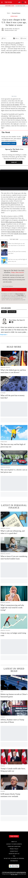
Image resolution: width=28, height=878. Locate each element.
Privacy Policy (14, 848)
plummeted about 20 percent (9, 203)
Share (5, 38)
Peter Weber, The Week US (12, 28)
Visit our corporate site (21, 872)
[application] (14, 179)
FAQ (14, 856)
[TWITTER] (10, 322)
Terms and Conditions (14, 846)
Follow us (17, 38)
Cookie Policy (14, 851)
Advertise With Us (14, 853)
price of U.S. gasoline (14, 43)
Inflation (4, 311)
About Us (14, 841)
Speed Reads (12, 311)
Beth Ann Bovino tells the (16, 118)
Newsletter (24, 38)
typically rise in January (20, 233)
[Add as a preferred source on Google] (14, 866)
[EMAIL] (12, 322)
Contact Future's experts (14, 844)
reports (12, 52)
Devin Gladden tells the (15, 231)
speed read (14, 16)
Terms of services (19, 293)
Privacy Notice (20, 295)
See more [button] (14, 96)
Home (8, 13)
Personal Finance (16, 13)
